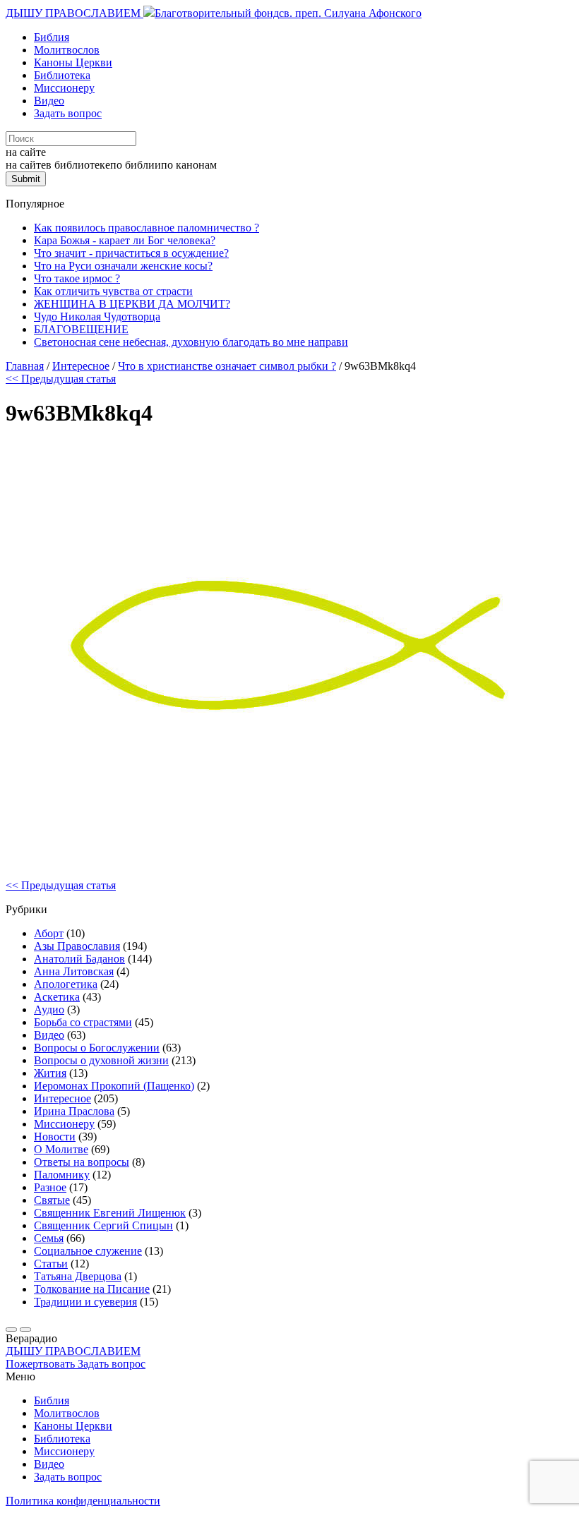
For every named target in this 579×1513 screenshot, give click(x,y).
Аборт (49, 933)
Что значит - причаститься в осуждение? (131, 253)
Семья (49, 1238)
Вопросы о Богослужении (97, 1048)
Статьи (51, 1264)
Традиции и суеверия (85, 1302)
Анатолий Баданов (79, 959)
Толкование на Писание (92, 1289)
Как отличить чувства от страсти (113, 291)
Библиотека (62, 75)
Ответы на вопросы (81, 1162)
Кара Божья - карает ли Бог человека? (124, 240)
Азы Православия (77, 946)
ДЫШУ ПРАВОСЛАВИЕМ (74, 13)
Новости (55, 1137)
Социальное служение (88, 1251)
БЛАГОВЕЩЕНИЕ (81, 329)
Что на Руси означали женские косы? (123, 266)
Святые (52, 1200)
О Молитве (61, 1149)
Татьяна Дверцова (77, 1276)
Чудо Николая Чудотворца (97, 317)
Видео (49, 101)
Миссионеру (64, 88)
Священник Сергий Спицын (103, 1225)
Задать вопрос (68, 113)
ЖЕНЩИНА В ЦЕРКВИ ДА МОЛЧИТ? (132, 304)
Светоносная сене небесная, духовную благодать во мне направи (191, 342)
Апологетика (65, 984)
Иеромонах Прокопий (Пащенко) (114, 1086)
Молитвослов (67, 50)
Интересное (62, 1098)
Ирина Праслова (74, 1111)
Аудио (49, 1009)
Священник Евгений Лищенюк (110, 1213)
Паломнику (62, 1175)
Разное (50, 1187)
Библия (51, 37)
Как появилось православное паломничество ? (146, 228)
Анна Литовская (74, 971)
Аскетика (57, 997)
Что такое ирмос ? (77, 278)
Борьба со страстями (83, 1022)
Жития (50, 1073)
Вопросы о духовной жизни (101, 1060)
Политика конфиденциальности (83, 1501)
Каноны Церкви (73, 62)
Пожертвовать (42, 1364)
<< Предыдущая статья (61, 379)
